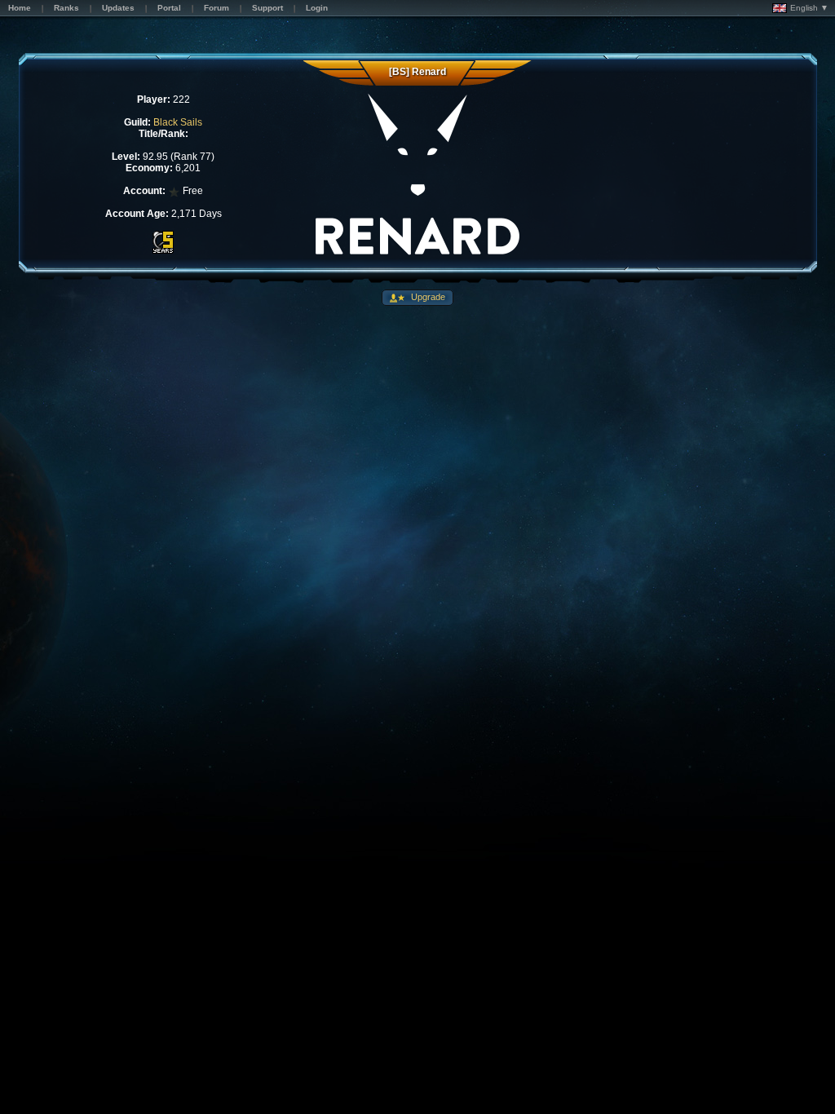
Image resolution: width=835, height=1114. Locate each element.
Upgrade (427, 297)
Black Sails (177, 122)
